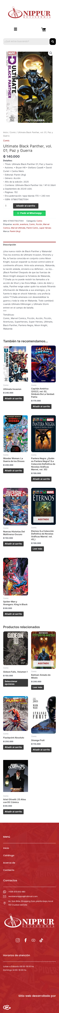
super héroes (45, 228)
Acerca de (9, 862)
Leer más (37, 548)
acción (16, 224)
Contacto (8, 870)
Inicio (5, 132)
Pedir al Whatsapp (31, 213)
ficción (39, 224)
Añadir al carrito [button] (13, 398)
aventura (24, 224)
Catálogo (8, 855)
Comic (13, 132)
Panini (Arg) (15, 231)
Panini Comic (32, 228)
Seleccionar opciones (11, 682)
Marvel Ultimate (18, 228)
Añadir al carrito (25, 205)
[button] (15, 29)
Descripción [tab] (9, 244)
